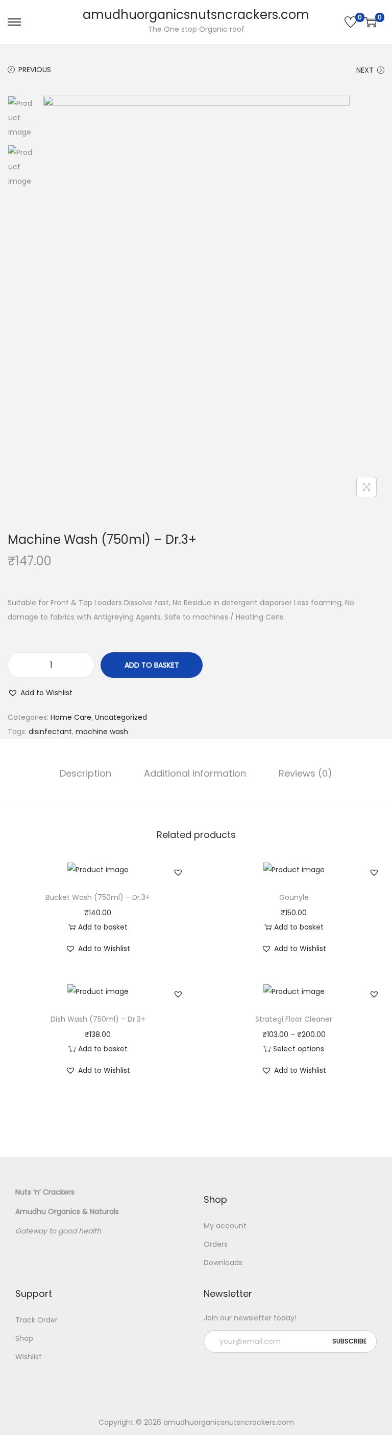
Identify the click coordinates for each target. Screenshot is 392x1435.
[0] (351, 22)
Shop (24, 1338)
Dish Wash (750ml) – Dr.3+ (98, 1019)
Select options (298, 1049)
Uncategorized (121, 717)
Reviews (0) (305, 773)
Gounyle (294, 897)
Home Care (71, 717)
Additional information (195, 773)
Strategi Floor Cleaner (293, 1019)
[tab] (85, 773)
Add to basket (152, 665)
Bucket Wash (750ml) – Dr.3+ (97, 897)
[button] (40, 693)
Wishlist (28, 1357)
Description (85, 773)
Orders (216, 1244)
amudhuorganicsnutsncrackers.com (196, 14)
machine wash (102, 731)
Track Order (36, 1320)
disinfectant (50, 731)
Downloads (223, 1262)
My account (225, 1226)
